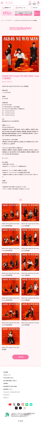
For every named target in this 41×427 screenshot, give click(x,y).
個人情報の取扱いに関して (10, 380)
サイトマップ (6, 395)
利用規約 (5, 383)
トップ (2, 20)
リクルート (5, 397)
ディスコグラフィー (9, 20)
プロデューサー (7, 375)
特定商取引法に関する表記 (10, 386)
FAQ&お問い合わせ (8, 378)
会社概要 (5, 372)
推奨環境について (7, 389)
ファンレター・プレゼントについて (11, 392)
